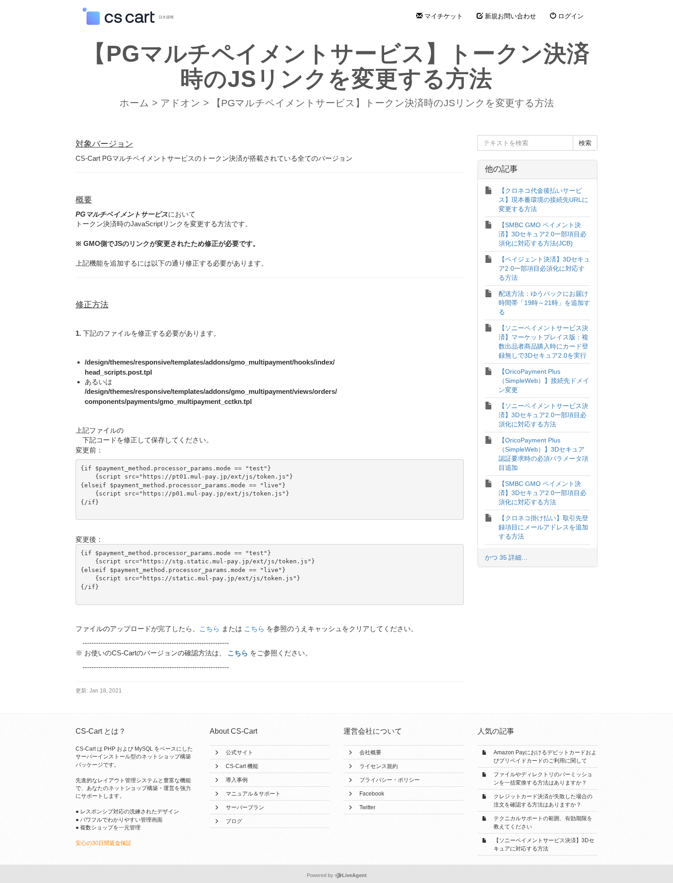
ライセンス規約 (378, 766)
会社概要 (370, 752)
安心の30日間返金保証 (103, 843)
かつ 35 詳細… (506, 557)
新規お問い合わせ (509, 16)
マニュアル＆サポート (253, 793)
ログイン (570, 16)
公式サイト (239, 752)
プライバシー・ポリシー (389, 780)
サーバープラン (245, 807)
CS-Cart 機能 (242, 766)
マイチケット (443, 16)
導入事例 (237, 780)
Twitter (367, 807)
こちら (209, 628)
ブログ (234, 821)
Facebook (371, 793)
